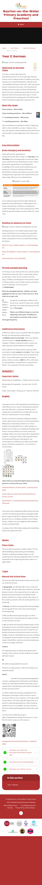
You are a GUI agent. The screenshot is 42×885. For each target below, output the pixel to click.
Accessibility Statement (28, 805)
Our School (14, 48)
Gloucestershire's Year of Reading (14, 258)
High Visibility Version (10, 805)
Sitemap (10, 808)
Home (4, 48)
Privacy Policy (20, 808)
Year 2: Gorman (11, 51)
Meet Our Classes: (29, 48)
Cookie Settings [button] (30, 808)
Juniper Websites (29, 802)
